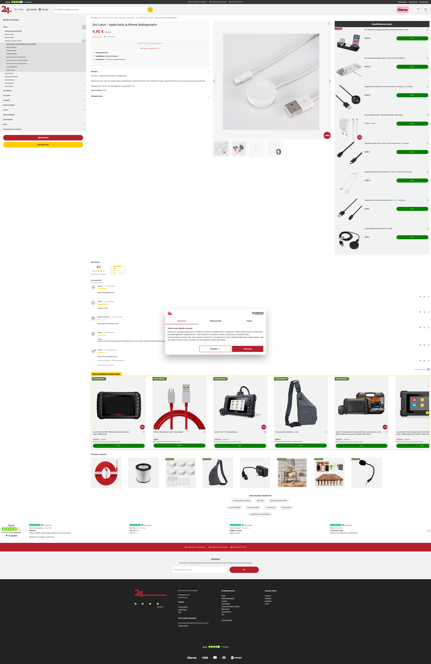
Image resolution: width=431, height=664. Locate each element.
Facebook (268, 598)
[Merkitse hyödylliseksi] (420, 296)
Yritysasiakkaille (226, 620)
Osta (412, 38)
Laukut (5, 110)
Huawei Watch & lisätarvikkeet (16, 63)
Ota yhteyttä (225, 604)
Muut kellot (8, 86)
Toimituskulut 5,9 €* (236, 2)
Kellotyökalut (9, 83)
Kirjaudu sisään (424, 2)
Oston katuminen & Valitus (230, 606)
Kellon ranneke (11, 50)
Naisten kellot (9, 34)
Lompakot (6, 100)
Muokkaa (213, 349)
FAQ (179, 612)
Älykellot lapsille (11, 54)
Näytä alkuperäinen (118, 360)
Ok (244, 570)
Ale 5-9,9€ (260, 500)
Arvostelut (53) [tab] (96, 280)
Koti (99, 18)
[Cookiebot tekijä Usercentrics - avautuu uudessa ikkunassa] (254, 313)
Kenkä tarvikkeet (9, 105)
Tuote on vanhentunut (150, 43)
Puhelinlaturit (270, 507)
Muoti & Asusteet (11, 20)
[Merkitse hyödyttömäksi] (424, 296)
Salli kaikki (247, 349)
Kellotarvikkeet (10, 80)
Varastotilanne (226, 611)
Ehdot (223, 595)
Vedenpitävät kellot (11, 76)
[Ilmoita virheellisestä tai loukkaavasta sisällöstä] (428, 296)
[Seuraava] (427, 412)
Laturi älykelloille (11, 67)
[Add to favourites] (329, 23)
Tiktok (267, 604)
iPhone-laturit (286, 507)
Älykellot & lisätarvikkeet (13, 41)
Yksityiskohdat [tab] (215, 321)
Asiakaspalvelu (402, 2)
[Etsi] (150, 9)
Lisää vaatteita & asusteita (12, 129)
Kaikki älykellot (11, 47)
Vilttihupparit (8, 119)
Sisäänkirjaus (182, 609)
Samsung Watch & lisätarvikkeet (17, 60)
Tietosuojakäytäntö (227, 598)
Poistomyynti (43, 145)
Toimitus (224, 601)
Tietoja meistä (413, 2)
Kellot (5, 27)
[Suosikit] (418, 9)
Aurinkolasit (7, 90)
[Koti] (6, 9)
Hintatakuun (43, 138)
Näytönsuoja (10, 70)
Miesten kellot (9, 37)
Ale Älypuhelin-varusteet (241, 500)
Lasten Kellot (9, 73)
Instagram (268, 601)
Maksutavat (225, 609)
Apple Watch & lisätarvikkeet (16, 57)
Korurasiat (6, 95)
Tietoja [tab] (249, 321)
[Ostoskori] (426, 9)
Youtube (268, 595)
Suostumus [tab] (181, 321)
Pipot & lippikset (9, 115)
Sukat (5, 124)
